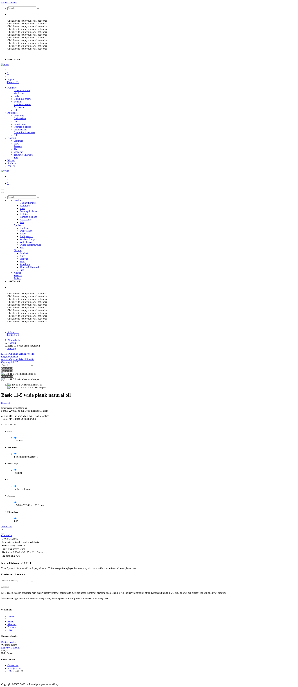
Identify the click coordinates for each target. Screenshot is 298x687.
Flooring (11, 343)
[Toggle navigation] (2, 189)
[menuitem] (11, 87)
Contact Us (13, 82)
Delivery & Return (10, 647)
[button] (17, 353)
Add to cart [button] (6, 526)
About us (11, 624)
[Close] (2, 192)
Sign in (10, 79)
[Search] (38, 8)
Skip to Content (9, 2)
